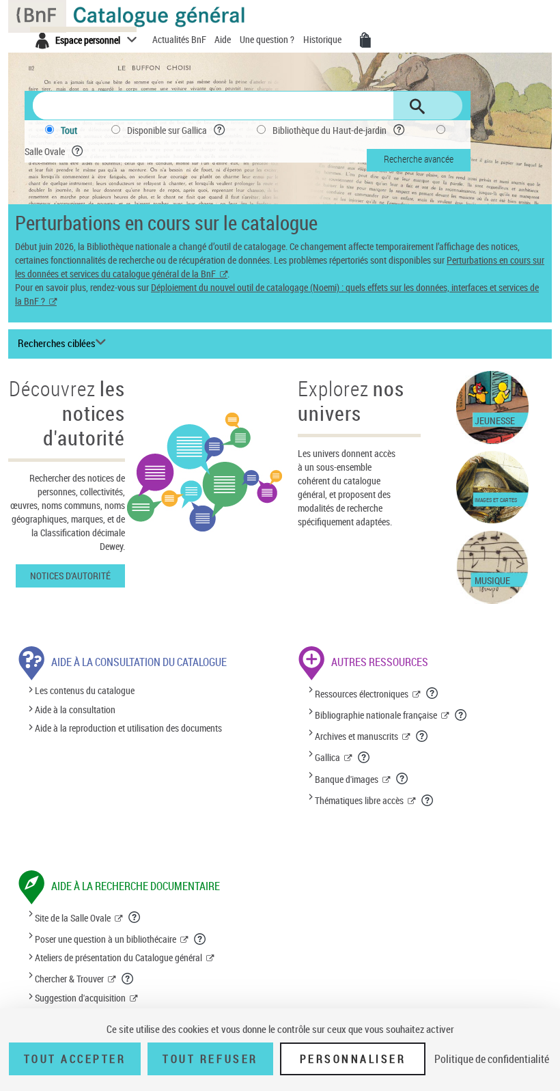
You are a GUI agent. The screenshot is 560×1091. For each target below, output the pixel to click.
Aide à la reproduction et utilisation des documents (128, 727)
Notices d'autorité (70, 575)
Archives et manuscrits (356, 736)
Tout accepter (75, 1058)
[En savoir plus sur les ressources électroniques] (432, 693)
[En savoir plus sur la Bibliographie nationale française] (461, 714)
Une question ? (268, 39)
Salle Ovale (45, 151)
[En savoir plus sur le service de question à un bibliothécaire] (200, 938)
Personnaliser (353, 1058)
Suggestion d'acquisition (80, 997)
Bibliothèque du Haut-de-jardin (329, 130)
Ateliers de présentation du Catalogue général (118, 957)
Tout (69, 130)
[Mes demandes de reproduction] (365, 40)
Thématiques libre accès (359, 800)
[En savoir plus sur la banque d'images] (402, 778)
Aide (223, 39)
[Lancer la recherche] (417, 106)
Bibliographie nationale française (376, 714)
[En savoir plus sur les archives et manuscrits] (422, 736)
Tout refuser (210, 1058)
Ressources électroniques (361, 693)
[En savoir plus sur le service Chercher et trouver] (128, 978)
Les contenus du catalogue (85, 691)
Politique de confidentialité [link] (491, 1058)
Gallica (327, 757)
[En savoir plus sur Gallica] (364, 757)
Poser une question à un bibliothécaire (105, 939)
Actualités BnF (180, 39)
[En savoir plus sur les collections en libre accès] (427, 800)
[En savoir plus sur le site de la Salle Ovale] (134, 917)
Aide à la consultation (75, 709)
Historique (323, 39)
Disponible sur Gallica (167, 130)
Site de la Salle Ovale (73, 917)
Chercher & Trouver (69, 978)
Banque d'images (346, 779)
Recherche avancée (418, 158)
